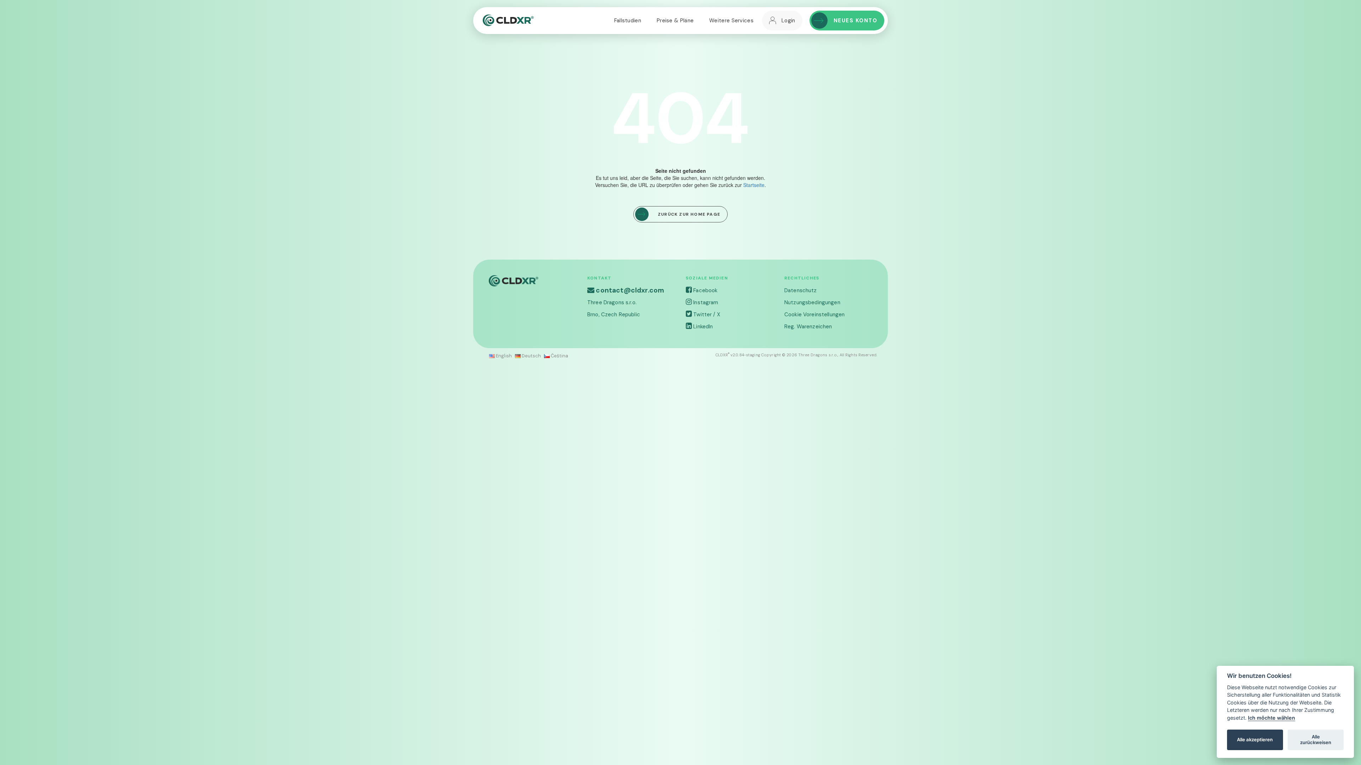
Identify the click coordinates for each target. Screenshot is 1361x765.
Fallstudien (627, 20)
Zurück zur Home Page (689, 214)
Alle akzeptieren (1255, 739)
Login (788, 20)
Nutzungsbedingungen (812, 302)
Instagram (705, 302)
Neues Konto (856, 20)
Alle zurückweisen (1315, 739)
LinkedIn (702, 326)
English (503, 356)
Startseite (753, 184)
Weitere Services (731, 20)
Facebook (704, 290)
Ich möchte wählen (1271, 718)
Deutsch (531, 356)
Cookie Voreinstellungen (814, 314)
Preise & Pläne (675, 20)
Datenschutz (800, 290)
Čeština (559, 356)
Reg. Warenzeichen (808, 326)
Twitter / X (706, 314)
